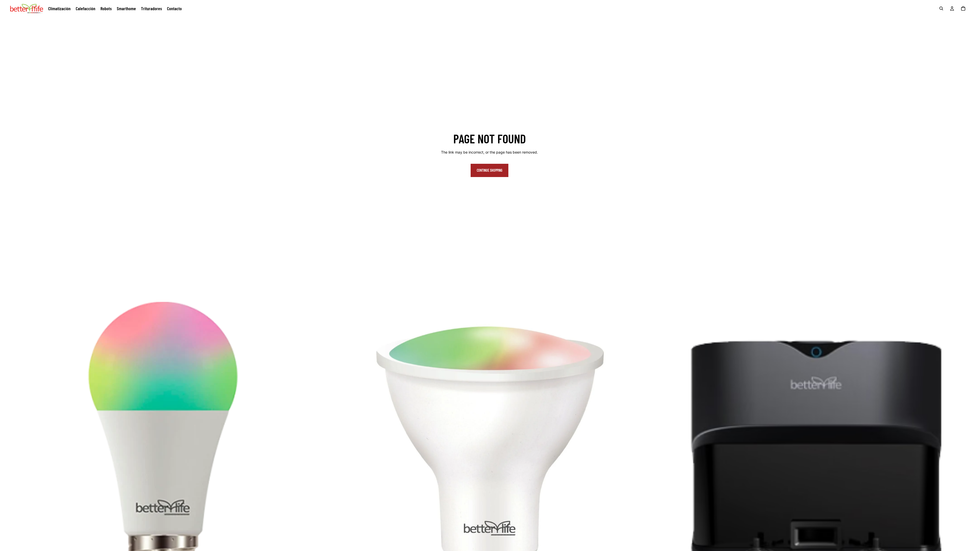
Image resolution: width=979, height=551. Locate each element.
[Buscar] (941, 8)
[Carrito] (963, 8)
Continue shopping (489, 170)
